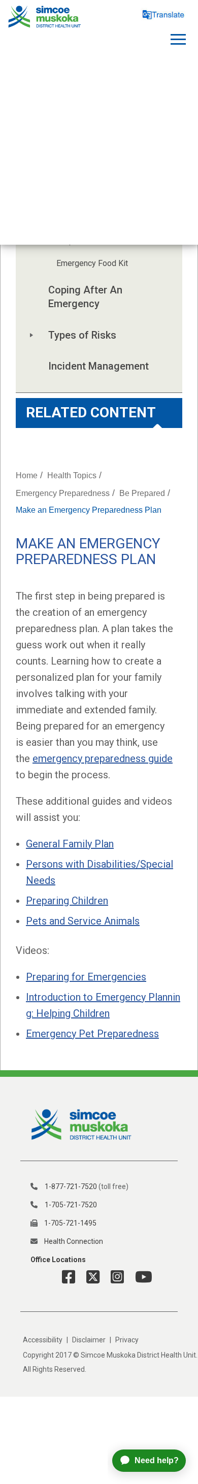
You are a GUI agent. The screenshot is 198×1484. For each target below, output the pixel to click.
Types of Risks (82, 335)
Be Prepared (142, 493)
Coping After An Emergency (86, 297)
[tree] (99, 273)
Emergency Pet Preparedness (92, 1034)
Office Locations (58, 1260)
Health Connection (73, 1241)
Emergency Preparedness (63, 493)
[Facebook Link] (68, 1277)
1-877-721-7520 (71, 1186)
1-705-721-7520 (71, 1205)
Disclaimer (89, 1340)
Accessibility (42, 1340)
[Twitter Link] (89, 1277)
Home (27, 475)
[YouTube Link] (139, 1277)
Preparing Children (67, 901)
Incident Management (98, 366)
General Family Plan (70, 844)
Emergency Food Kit (92, 263)
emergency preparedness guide (102, 758)
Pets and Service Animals (83, 921)
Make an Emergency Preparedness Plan (88, 510)
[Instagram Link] (113, 1277)
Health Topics (71, 475)
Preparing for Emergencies (86, 977)
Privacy (127, 1340)
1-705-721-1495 (70, 1223)
